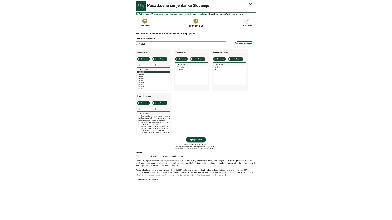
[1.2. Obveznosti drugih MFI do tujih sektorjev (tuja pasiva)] (153, 118)
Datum (140, 52)
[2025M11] (153, 86)
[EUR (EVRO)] (191, 69)
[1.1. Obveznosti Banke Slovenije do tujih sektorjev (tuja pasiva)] (153, 116)
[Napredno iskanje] (156, 65)
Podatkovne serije (145, 14)
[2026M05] (153, 74)
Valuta (178, 52)
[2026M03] (153, 78)
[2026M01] (153, 82)
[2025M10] (153, 88)
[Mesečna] (229, 67)
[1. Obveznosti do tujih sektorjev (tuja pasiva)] (153, 120)
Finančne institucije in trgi (160, 14)
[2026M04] (153, 76)
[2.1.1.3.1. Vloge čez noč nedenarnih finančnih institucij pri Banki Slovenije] (153, 126)
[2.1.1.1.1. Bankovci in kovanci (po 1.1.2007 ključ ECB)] (153, 122)
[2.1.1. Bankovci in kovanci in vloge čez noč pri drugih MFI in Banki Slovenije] (153, 132)
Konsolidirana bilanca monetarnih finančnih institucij (186, 14)
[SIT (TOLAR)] (191, 67)
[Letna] (229, 69)
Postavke (141, 96)
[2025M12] (153, 84)
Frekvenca (217, 52)
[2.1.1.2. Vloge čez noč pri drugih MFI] (153, 124)
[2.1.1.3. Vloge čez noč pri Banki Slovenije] (153, 130)
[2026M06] (153, 72)
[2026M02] (153, 80)
